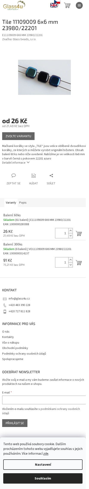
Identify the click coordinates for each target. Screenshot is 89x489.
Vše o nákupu (10, 343)
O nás (6, 332)
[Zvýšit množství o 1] (70, 230)
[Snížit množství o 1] (70, 235)
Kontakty (8, 337)
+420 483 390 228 (19, 305)
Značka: (19, 39)
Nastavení (43, 464)
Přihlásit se (15, 423)
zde (45, 453)
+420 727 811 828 (19, 311)
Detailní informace (13, 163)
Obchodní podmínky (15, 348)
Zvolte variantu (18, 136)
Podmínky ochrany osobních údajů (24, 354)
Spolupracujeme (12, 359)
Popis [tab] (23, 203)
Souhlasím (43, 478)
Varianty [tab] (11, 203)
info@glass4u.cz (19, 298)
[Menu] (79, 5)
